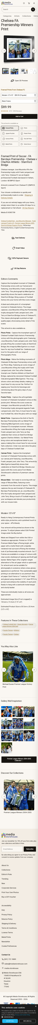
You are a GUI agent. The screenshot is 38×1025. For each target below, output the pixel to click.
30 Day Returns (28, 208)
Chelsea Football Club (8, 221)
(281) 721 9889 (10, 959)
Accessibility (6, 905)
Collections (26, 16)
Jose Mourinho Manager (23, 221)
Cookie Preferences (9, 946)
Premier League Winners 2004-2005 (18, 812)
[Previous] (4, 50)
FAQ (3, 910)
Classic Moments (22, 624)
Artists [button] (16, 16)
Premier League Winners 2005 (24, 223)
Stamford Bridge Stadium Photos (11, 225)
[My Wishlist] (24, 3)
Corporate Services (9, 888)
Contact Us (6, 955)
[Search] (33, 9)
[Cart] (29, 3)
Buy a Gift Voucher (9, 897)
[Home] (8, 3)
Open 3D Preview (21, 81)
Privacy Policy (7, 915)
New (3, 883)
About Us (5, 865)
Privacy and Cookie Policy (22, 1015)
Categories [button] (7, 16)
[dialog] (19, 1014)
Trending (5, 879)
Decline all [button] (27, 1021)
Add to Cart (19, 116)
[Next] (34, 50)
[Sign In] (34, 3)
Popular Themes (8, 630)
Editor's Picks (7, 874)
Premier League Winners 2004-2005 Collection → (19, 759)
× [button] (35, 1006)
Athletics (16, 630)
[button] (19, 1017)
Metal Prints (6, 937)
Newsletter (6, 942)
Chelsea (16, 634)
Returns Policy (7, 919)
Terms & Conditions (9, 928)
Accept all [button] (10, 1021)
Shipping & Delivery (9, 924)
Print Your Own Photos (10, 892)
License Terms (7, 932)
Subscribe (29, 849)
